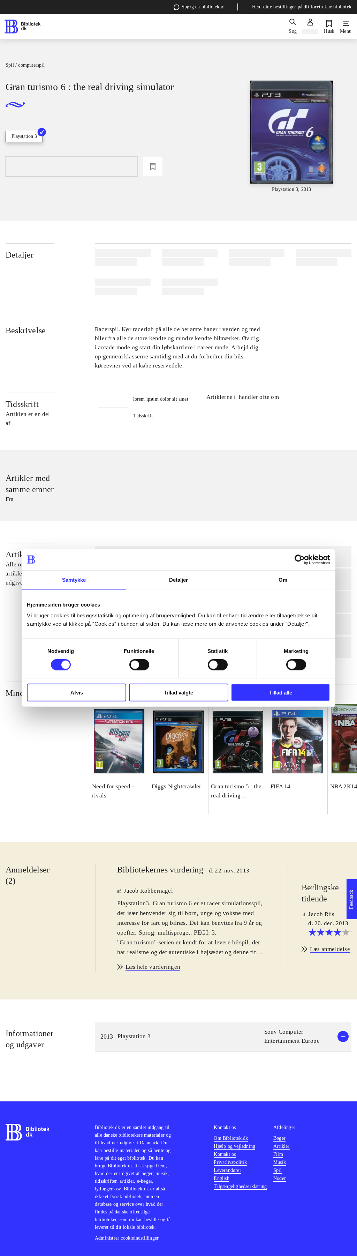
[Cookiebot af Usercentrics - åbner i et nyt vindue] (299, 559)
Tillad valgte (178, 693)
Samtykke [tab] (74, 579)
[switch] (139, 664)
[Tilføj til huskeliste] (152, 166)
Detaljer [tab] (178, 579)
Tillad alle (280, 693)
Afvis (76, 693)
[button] (223, 1036)
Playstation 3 (24, 136)
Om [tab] (283, 579)
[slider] (292, 136)
